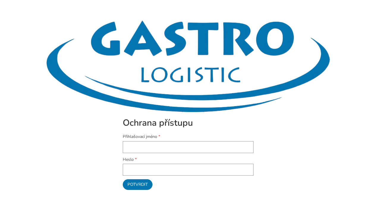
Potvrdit (138, 184)
